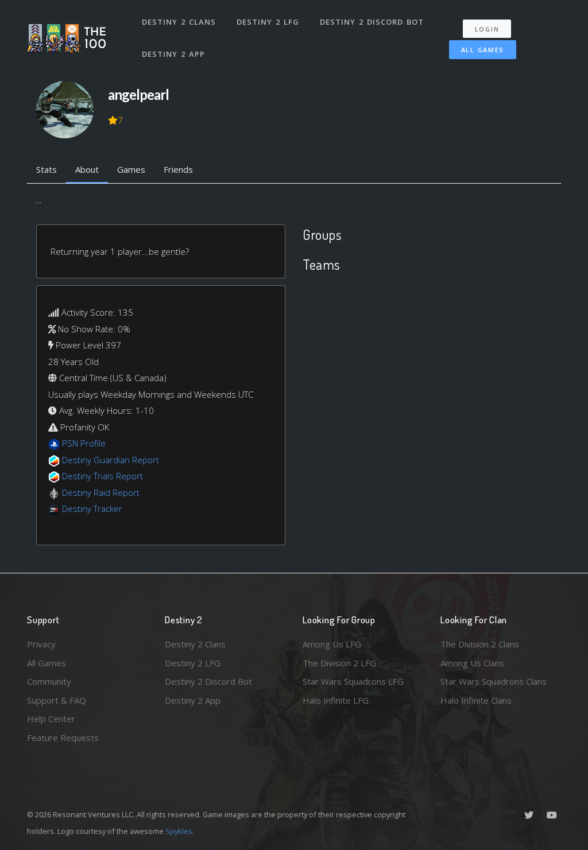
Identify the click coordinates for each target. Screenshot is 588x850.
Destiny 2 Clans (179, 22)
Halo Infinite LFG (336, 700)
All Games (482, 49)
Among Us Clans (472, 663)
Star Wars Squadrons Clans (493, 681)
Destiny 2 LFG (268, 22)
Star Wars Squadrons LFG (353, 681)
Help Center (51, 718)
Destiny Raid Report (101, 492)
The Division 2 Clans (479, 644)
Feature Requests (63, 737)
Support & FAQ (56, 700)
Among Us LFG (332, 644)
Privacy (41, 644)
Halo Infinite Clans (476, 700)
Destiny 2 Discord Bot (372, 22)
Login (487, 29)
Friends (178, 169)
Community (49, 681)
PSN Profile (84, 443)
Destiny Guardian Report (110, 459)
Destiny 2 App (173, 54)
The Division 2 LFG (339, 663)
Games (131, 169)
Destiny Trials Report (102, 476)
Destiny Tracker (92, 508)
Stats (46, 169)
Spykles (178, 831)
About (87, 169)
